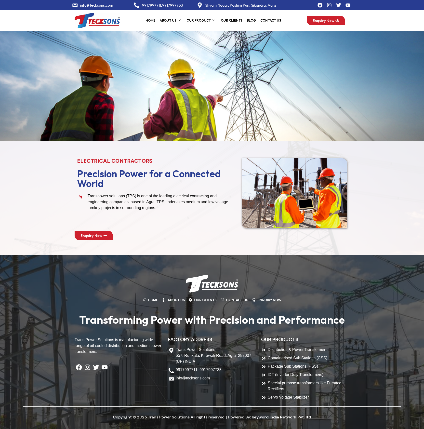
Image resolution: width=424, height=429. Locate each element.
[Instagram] (329, 5)
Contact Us (270, 20)
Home (150, 20)
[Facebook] (320, 5)
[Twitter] (339, 5)
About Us (168, 20)
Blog (251, 20)
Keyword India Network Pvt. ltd (281, 417)
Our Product (198, 20)
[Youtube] (348, 5)
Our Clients (231, 20)
